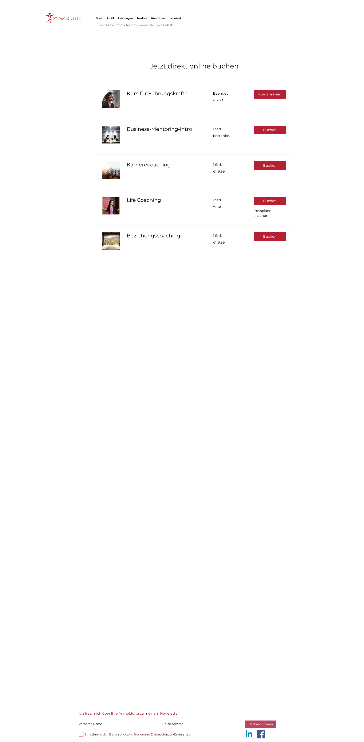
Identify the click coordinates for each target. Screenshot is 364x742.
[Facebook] (261, 734)
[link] (165, 93)
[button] (125, 18)
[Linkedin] (249, 734)
